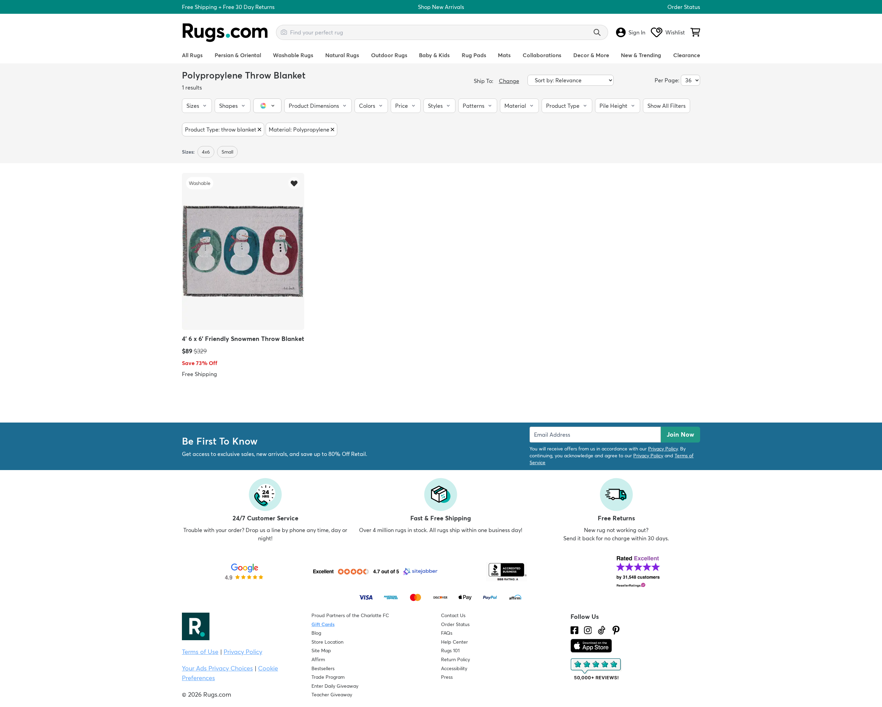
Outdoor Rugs (389, 55)
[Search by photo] (284, 31)
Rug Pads (474, 55)
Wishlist (675, 32)
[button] (197, 105)
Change (509, 80)
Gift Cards (323, 624)
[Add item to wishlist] (294, 183)
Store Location (327, 642)
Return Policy (455, 659)
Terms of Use (200, 652)
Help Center (454, 642)
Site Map (321, 650)
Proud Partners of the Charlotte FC (350, 615)
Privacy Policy (663, 449)
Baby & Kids (434, 55)
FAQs (446, 633)
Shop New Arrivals (441, 6)
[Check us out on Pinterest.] (616, 630)
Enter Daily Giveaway (334, 686)
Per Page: (667, 80)
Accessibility (454, 668)
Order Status (683, 6)
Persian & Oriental (238, 55)
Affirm (318, 659)
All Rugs (192, 55)
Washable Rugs (293, 55)
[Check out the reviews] (596, 669)
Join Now (680, 434)
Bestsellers (323, 668)
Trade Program (328, 677)
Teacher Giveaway (331, 695)
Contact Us (453, 615)
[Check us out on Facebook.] (574, 630)
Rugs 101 (450, 650)
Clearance (686, 55)
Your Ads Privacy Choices (217, 668)
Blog (316, 633)
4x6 (206, 152)
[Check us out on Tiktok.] (601, 630)
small (227, 152)
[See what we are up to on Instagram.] (588, 630)
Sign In (636, 32)
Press (447, 677)
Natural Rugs (342, 55)
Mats (504, 55)
